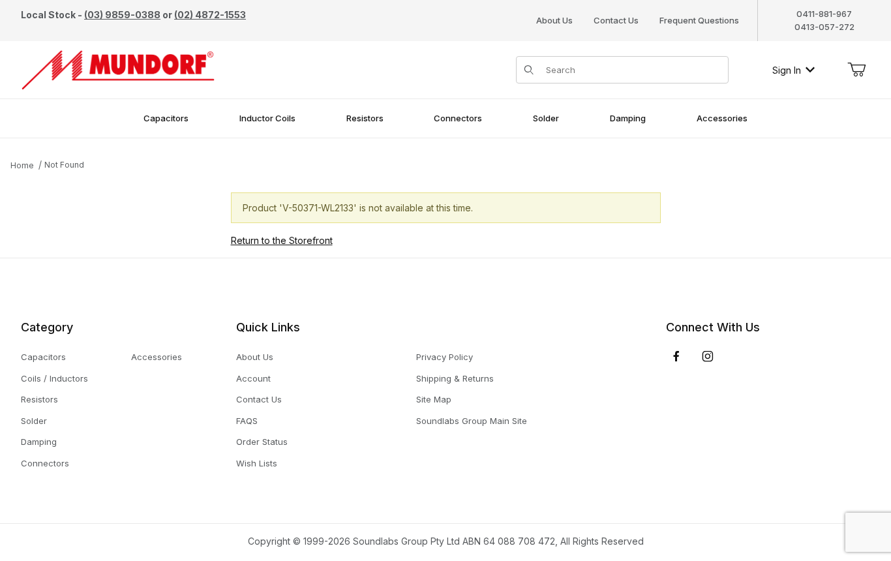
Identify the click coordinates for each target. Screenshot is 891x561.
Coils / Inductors (54, 378)
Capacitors (43, 357)
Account (253, 378)
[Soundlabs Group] (118, 68)
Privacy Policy (444, 357)
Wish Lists (256, 463)
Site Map (433, 399)
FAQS (247, 421)
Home (22, 165)
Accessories (156, 357)
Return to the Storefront (282, 240)
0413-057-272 (824, 27)
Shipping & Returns (455, 378)
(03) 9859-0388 (122, 14)
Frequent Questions (699, 20)
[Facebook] (676, 356)
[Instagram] (708, 356)
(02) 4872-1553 (210, 14)
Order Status (262, 441)
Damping (39, 441)
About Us (554, 20)
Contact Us (616, 20)
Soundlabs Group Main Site (471, 421)
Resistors (39, 399)
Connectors (45, 463)
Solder (34, 421)
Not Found (64, 165)
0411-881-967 (824, 13)
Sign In (786, 70)
